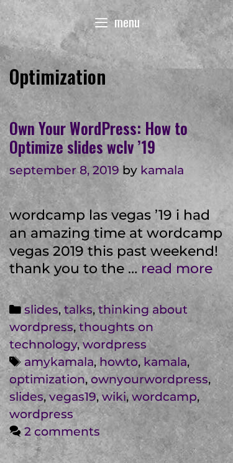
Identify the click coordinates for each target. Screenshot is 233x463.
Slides (26, 397)
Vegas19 (72, 397)
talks (78, 309)
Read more (176, 268)
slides (41, 309)
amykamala (59, 362)
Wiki (114, 397)
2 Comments (62, 431)
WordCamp (164, 397)
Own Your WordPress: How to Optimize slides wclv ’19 (98, 137)
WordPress (115, 344)
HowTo (118, 362)
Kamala (165, 362)
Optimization (47, 379)
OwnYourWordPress (149, 379)
